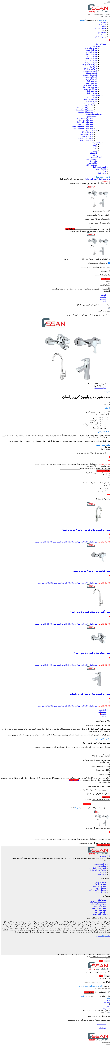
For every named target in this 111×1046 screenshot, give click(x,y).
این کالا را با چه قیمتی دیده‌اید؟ (99, 259)
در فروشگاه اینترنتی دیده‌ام (98, 263)
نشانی (103, 26)
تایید (101, 961)
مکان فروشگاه (104, 275)
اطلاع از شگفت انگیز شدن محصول (95, 483)
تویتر (104, 301)
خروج (104, 30)
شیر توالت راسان (99, 906)
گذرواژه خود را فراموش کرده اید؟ (90, 986)
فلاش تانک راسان (99, 914)
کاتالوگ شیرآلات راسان (97, 870)
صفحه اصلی (101, 1024)
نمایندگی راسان (100, 888)
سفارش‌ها (102, 24)
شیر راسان (102, 179)
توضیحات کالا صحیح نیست (98, 223)
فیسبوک (103, 299)
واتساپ (103, 297)
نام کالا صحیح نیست (100, 211)
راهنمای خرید (101, 882)
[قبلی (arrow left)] (109, 1044)
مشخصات (102, 712)
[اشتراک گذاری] (105, 1042)
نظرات (103, 34)
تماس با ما (102, 874)
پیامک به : (99, 491)
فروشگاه (102, 1028)
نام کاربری (105, 982)
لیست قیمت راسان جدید (97, 868)
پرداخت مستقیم (100, 864)
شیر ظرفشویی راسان (98, 902)
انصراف (107, 961)
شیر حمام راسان (100, 910)
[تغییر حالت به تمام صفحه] (107, 1042)
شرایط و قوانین (100, 892)
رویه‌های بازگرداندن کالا (97, 890)
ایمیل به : (100, 488)
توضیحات (102, 710)
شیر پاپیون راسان (90, 179)
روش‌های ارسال (100, 884)
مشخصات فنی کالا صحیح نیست (96, 219)
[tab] (53, 710)
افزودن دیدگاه (74, 780)
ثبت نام (82, 20)
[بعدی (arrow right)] (107, 1044)
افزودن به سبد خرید (103, 470)
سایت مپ (102, 872)
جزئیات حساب (100, 28)
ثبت (108, 494)
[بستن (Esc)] (103, 1042)
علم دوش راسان (100, 912)
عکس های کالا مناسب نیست (97, 215)
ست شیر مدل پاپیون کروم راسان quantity (95, 468)
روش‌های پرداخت (99, 886)
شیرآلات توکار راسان (98, 904)
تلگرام (103, 295)
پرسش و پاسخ (101, 716)
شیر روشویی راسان (99, 908)
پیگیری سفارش (100, 36)
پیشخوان (103, 22)
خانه (108, 179)
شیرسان (77, 807)
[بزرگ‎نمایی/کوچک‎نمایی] (109, 1042)
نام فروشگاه (105, 271)
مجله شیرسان (101, 866)
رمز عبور (106, 986)
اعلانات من (102, 32)
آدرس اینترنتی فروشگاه (101, 267)
